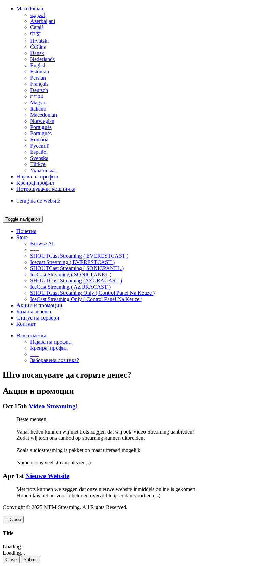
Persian (38, 78)
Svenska (39, 158)
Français (39, 84)
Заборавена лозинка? (54, 360)
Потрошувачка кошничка (45, 189)
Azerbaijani (42, 21)
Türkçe (38, 164)
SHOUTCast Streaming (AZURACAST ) (76, 281)
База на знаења (33, 311)
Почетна (26, 231)
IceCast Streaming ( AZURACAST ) (70, 287)
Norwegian (42, 121)
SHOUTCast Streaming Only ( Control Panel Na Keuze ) (92, 293)
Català (37, 27)
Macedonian (29, 8)
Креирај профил (35, 183)
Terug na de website (38, 201)
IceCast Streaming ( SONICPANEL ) (70, 274)
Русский (40, 146)
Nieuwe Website (47, 476)
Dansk (37, 53)
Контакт (26, 324)
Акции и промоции (39, 305)
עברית (36, 96)
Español (39, 152)
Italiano (38, 109)
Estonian (39, 71)
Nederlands (42, 59)
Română (39, 139)
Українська (43, 170)
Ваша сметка (32, 335)
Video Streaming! (53, 406)
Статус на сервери (37, 318)
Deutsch (39, 90)
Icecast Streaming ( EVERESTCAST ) (72, 262)
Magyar (38, 102)
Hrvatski (39, 41)
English (38, 65)
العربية (37, 15)
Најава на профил (37, 177)
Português (41, 127)
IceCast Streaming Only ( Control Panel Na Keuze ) (86, 299)
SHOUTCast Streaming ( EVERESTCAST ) (79, 256)
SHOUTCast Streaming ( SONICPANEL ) (77, 268)
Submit (31, 559)
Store (23, 237)
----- (34, 250)
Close (11, 559)
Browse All (42, 243)
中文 (35, 34)
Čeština (38, 47)
